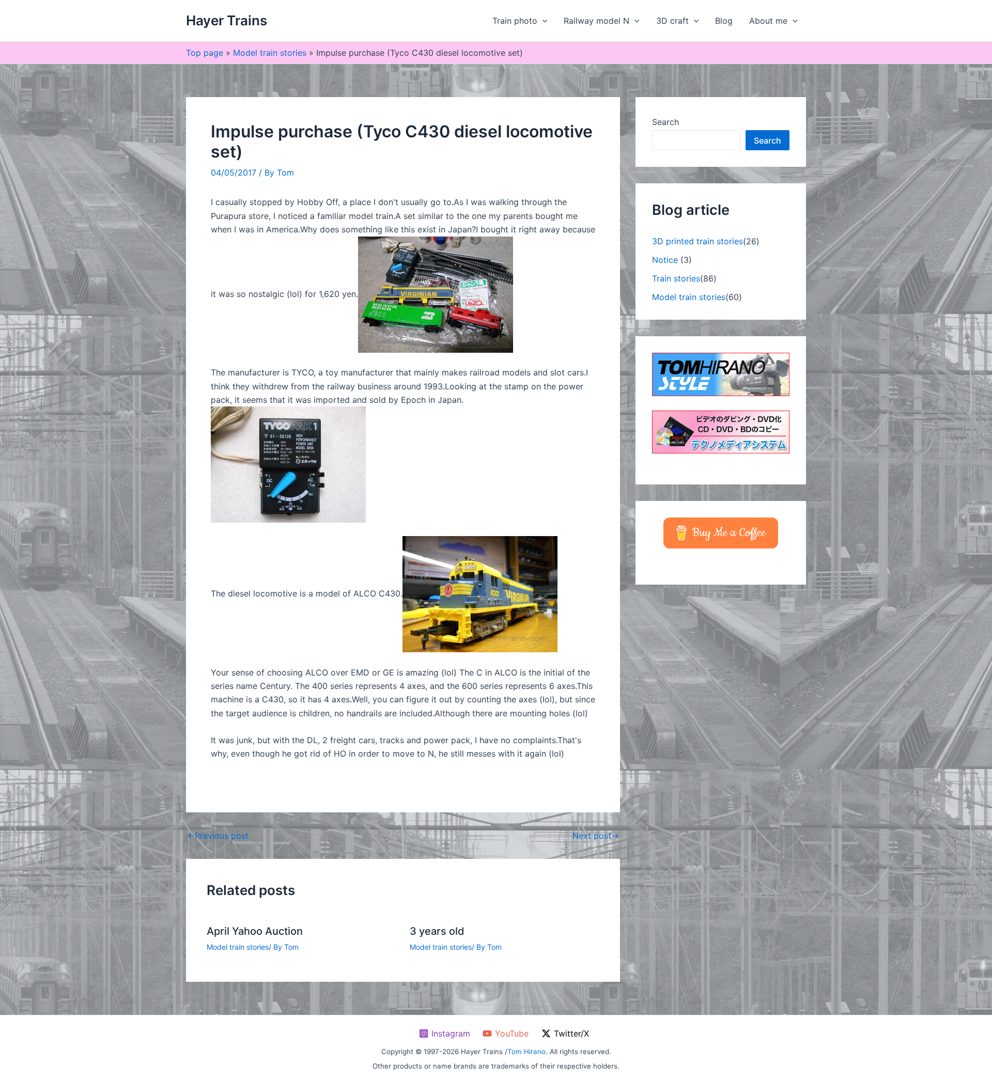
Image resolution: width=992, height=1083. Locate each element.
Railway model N (596, 20)
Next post (595, 835)
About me (768, 20)
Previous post (218, 835)
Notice (665, 260)
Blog (724, 20)
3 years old (437, 931)
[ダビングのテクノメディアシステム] (720, 431)
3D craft (672, 20)
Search (665, 122)
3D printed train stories (697, 241)
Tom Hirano (526, 1051)
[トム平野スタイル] (720, 373)
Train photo (514, 20)
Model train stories (269, 53)
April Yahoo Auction (255, 931)
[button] (542, 20)
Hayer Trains (226, 20)
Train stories (676, 278)
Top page (204, 53)
